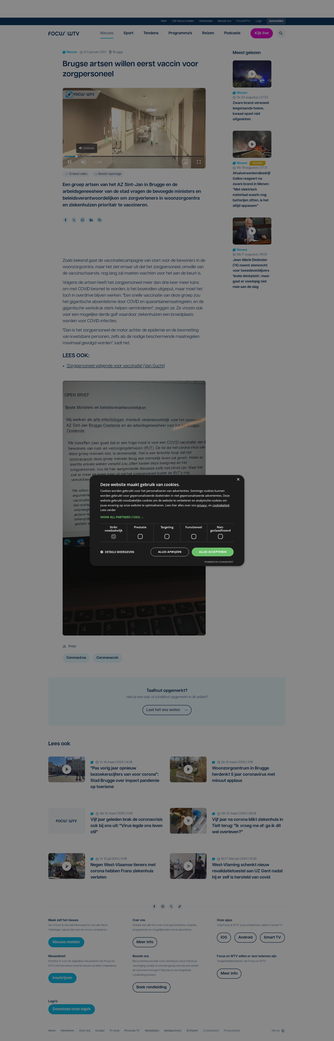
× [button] (238, 479)
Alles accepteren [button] (212, 552)
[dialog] (167, 520)
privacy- (202, 505)
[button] (167, 517)
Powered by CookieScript (218, 561)
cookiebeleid (220, 505)
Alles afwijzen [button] (169, 552)
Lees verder (108, 510)
